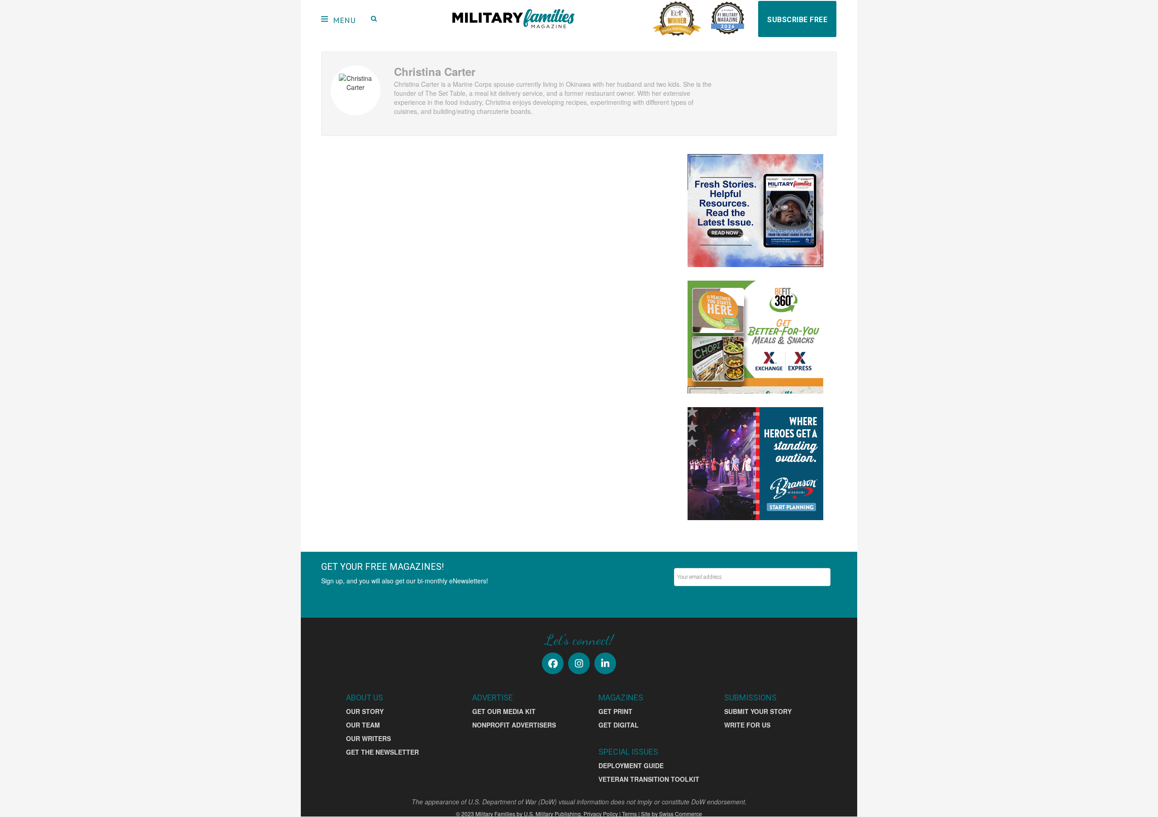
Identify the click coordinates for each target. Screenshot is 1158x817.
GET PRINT (615, 711)
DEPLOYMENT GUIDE (631, 765)
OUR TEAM (363, 724)
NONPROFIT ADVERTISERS (514, 724)
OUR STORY (365, 711)
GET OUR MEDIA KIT (504, 711)
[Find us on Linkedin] (605, 663)
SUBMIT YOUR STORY (758, 711)
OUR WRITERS (368, 738)
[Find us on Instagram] (579, 663)
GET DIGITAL (618, 724)
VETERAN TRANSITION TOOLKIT (648, 779)
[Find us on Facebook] (553, 663)
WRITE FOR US (747, 724)
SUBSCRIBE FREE (797, 19)
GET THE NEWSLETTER (382, 751)
